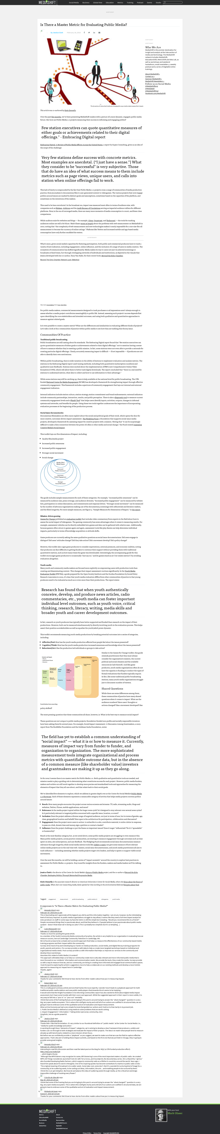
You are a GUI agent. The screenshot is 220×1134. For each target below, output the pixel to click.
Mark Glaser (175, 1113)
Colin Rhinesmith (50, 929)
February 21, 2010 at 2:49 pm (51, 1047)
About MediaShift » (152, 74)
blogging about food (131, 884)
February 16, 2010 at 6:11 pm (51, 912)
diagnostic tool (121, 397)
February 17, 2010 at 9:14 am (51, 976)
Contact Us (59, 1117)
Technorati (111, 220)
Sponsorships (60, 1120)
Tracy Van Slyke (61, 305)
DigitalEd (59, 1126)
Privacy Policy (87, 1133)
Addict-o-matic (100, 844)
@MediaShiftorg (151, 86)
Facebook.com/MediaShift (155, 93)
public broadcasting (78, 899)
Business (85, 2)
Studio (158, 2)
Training (130, 2)
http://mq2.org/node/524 (50, 1051)
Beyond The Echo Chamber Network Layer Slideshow (59, 260)
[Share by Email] (97, 32)
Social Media (74, 2)
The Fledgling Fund (90, 418)
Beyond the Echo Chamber (112, 255)
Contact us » (150, 76)
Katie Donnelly (70, 110)
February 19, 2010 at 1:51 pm (51, 985)
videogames (104, 899)
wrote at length (87, 223)
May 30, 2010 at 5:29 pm (49, 1080)
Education (110, 2)
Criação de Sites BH (51, 1077)
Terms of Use (97, 1133)
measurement (64, 899)
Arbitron (66, 208)
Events (149, 2)
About (58, 1115)
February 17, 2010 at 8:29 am (51, 931)
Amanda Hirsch (50, 910)
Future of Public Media (94, 872)
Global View (97, 2)
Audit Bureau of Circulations (88, 208)
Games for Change (47, 518)
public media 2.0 (92, 899)
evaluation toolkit (73, 518)
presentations (50, 305)
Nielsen (59, 208)
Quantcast (98, 220)
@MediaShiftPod (151, 91)
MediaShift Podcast (62, 1128)
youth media (116, 899)
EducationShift (43, 1117)
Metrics (120, 2)
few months (56, 116)
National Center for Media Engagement (62, 381)
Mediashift (47, 2)
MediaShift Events (61, 1123)
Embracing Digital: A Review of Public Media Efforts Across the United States (71, 144)
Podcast (140, 2)
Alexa (90, 220)
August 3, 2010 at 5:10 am (50, 1094)
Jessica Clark (58, 32)
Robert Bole (48, 983)
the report (136, 509)
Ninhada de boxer (51, 1091)
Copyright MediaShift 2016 (111, 1133)
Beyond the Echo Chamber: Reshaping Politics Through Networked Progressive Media (89, 874)
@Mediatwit (149, 88)
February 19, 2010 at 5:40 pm (51, 1021)
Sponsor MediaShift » (153, 79)
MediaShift (47, 1111)
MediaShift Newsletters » (154, 81)
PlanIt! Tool (75, 400)
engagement (52, 899)
